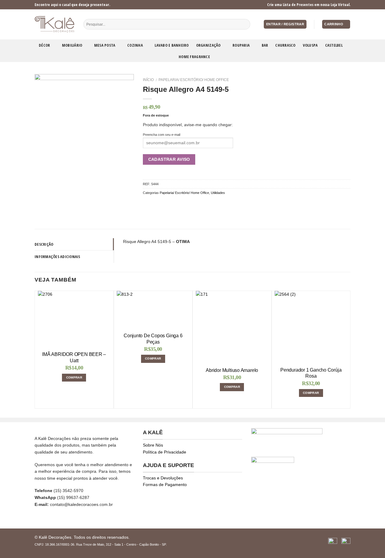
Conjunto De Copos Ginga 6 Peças (153, 338)
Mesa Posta (105, 45)
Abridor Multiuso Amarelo (232, 370)
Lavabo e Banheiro (172, 45)
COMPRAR (74, 377)
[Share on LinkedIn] (183, 203)
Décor (44, 45)
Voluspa (310, 45)
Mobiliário (72, 45)
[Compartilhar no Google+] (176, 203)
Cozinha (135, 45)
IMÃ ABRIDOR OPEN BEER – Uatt (74, 357)
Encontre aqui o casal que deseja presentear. (72, 4)
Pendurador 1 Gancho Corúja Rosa (310, 373)
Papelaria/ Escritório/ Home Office (194, 80)
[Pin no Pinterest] (168, 203)
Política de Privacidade (164, 452)
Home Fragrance (194, 56)
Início (148, 80)
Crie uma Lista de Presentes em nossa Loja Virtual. (308, 4)
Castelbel (334, 45)
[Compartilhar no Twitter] (153, 203)
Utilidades (218, 193)
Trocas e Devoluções (163, 477)
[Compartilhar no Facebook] (146, 203)
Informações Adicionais (57, 256)
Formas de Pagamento (165, 484)
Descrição (44, 244)
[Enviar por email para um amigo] (161, 203)
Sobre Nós (153, 445)
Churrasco (285, 45)
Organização (208, 45)
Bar (265, 45)
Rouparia (241, 45)
